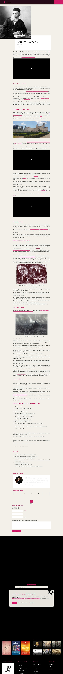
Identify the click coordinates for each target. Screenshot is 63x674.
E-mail (25, 513)
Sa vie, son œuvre (21, 46)
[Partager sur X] (24, 493)
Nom (25, 510)
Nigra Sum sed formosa (18, 143)
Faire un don (21, 673)
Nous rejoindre (21, 670)
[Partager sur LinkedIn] (38, 493)
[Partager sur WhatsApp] (31, 493)
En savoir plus (31, 602)
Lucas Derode (21, 47)
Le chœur (20, 665)
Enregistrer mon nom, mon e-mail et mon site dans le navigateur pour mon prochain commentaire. (25, 520)
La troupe (20, 663)
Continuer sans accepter (22, 602)
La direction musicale (22, 668)
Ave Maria (48, 51)
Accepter (14, 602)
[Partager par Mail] (46, 493)
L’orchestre (21, 667)
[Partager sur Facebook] (17, 493)
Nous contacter (21, 671)
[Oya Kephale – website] (6, 2)
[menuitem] (34, 2)
